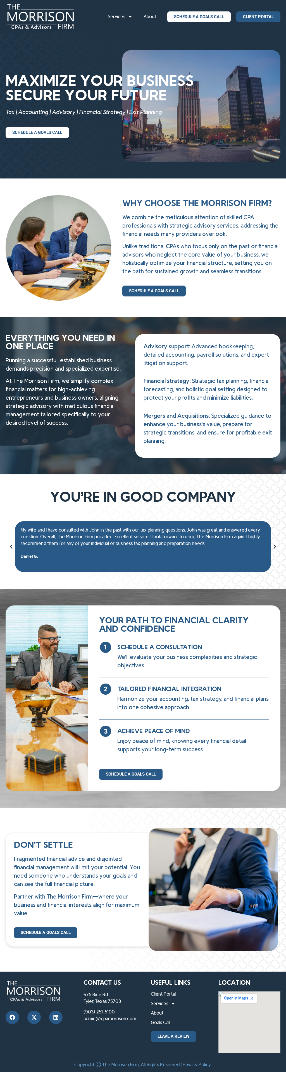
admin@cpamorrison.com (110, 1019)
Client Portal (163, 994)
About (150, 17)
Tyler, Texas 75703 (102, 1001)
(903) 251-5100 (99, 1012)
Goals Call (160, 1022)
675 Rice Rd (96, 995)
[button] (11, 546)
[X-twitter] (34, 1017)
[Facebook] (12, 1017)
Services (116, 17)
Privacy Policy (197, 1065)
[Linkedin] (56, 1017)
